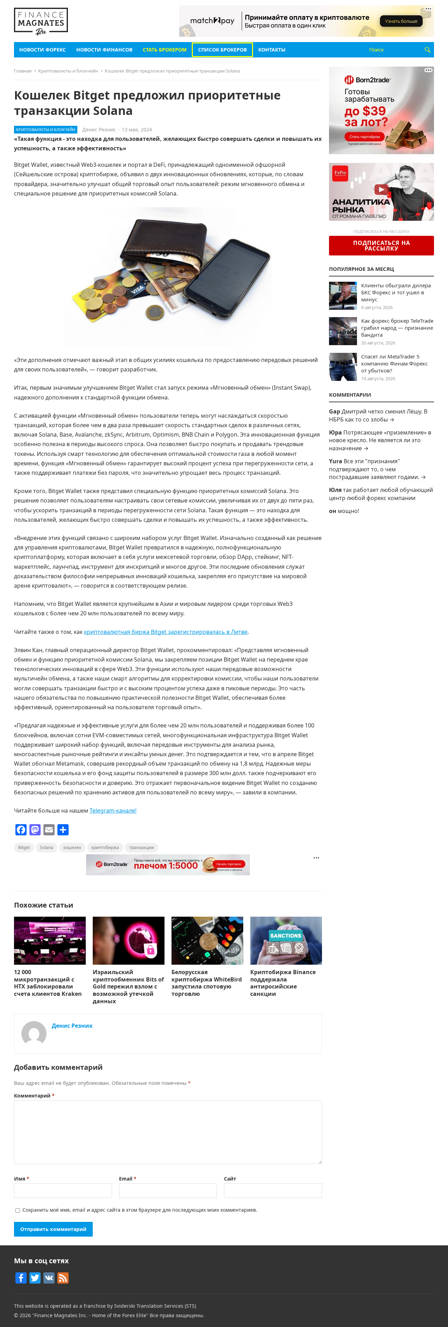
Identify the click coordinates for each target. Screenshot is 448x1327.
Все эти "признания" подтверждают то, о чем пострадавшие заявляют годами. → (377, 469)
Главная (22, 71)
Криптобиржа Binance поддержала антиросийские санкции (283, 983)
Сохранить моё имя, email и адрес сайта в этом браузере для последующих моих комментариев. (139, 1209)
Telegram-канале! (113, 810)
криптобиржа (105, 847)
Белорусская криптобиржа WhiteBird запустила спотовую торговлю (207, 983)
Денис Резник (98, 129)
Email (127, 1178)
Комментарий (34, 1095)
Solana (46, 847)
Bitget (24, 847)
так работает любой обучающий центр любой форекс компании (381, 493)
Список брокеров (222, 49)
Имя (21, 1178)
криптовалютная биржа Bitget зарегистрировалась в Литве (165, 632)
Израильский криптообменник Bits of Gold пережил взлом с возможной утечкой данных (128, 986)
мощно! (348, 511)
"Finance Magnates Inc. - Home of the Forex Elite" (90, 1315)
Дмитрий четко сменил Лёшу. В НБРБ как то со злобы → (378, 415)
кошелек (72, 847)
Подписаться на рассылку (381, 245)
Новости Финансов (104, 49)
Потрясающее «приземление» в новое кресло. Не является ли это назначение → (380, 440)
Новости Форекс (42, 49)
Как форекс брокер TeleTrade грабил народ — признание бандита (397, 327)
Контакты (272, 49)
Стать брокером (165, 49)
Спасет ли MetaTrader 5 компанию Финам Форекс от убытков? (394, 363)
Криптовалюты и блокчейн (68, 71)
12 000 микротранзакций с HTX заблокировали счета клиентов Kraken (48, 983)
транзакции (141, 847)
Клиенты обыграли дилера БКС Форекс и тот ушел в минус (396, 292)
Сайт (230, 1178)
